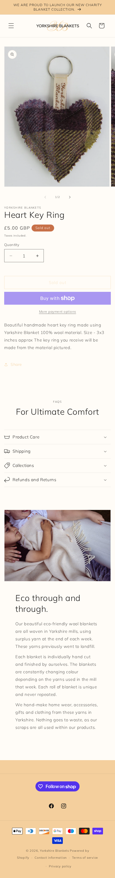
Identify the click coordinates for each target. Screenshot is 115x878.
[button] (11, 26)
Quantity (11, 244)
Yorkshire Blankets (54, 851)
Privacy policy (60, 866)
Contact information (51, 858)
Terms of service (85, 858)
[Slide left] (45, 197)
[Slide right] (70, 197)
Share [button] (16, 364)
